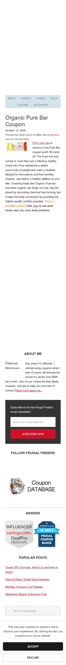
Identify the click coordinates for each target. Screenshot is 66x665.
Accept (33, 646)
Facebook (9, 465)
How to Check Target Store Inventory (27, 579)
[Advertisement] (33, 59)
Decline (33, 657)
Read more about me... (29, 390)
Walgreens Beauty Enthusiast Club (26, 594)
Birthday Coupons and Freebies (24, 587)
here (35, 206)
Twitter (20, 465)
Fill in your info (41, 143)
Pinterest (31, 465)
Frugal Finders (33, 18)
